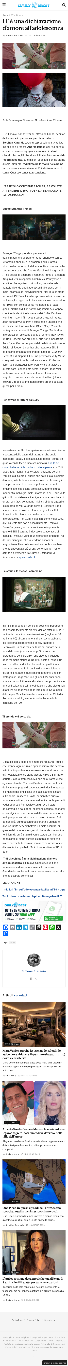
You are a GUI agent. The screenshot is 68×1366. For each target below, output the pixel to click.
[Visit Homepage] (34, 5)
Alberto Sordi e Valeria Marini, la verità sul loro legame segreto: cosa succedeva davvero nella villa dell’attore (33, 1132)
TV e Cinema (17, 15)
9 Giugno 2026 (31, 1300)
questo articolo (27, 557)
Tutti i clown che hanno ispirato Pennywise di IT (32, 896)
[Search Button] (64, 5)
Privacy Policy (34, 1320)
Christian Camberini (14, 1225)
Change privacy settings (55, 1363)
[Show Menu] (4, 5)
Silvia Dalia (10, 1075)
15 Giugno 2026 (31, 1154)
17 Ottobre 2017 (37, 35)
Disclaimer (49, 1320)
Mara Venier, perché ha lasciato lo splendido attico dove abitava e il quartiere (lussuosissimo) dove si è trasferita (33, 1054)
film (12, 942)
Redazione (17, 1320)
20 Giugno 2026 (28, 1075)
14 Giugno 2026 (36, 1225)
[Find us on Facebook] (33, 1357)
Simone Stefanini (14, 35)
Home (5, 15)
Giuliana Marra (12, 1154)
